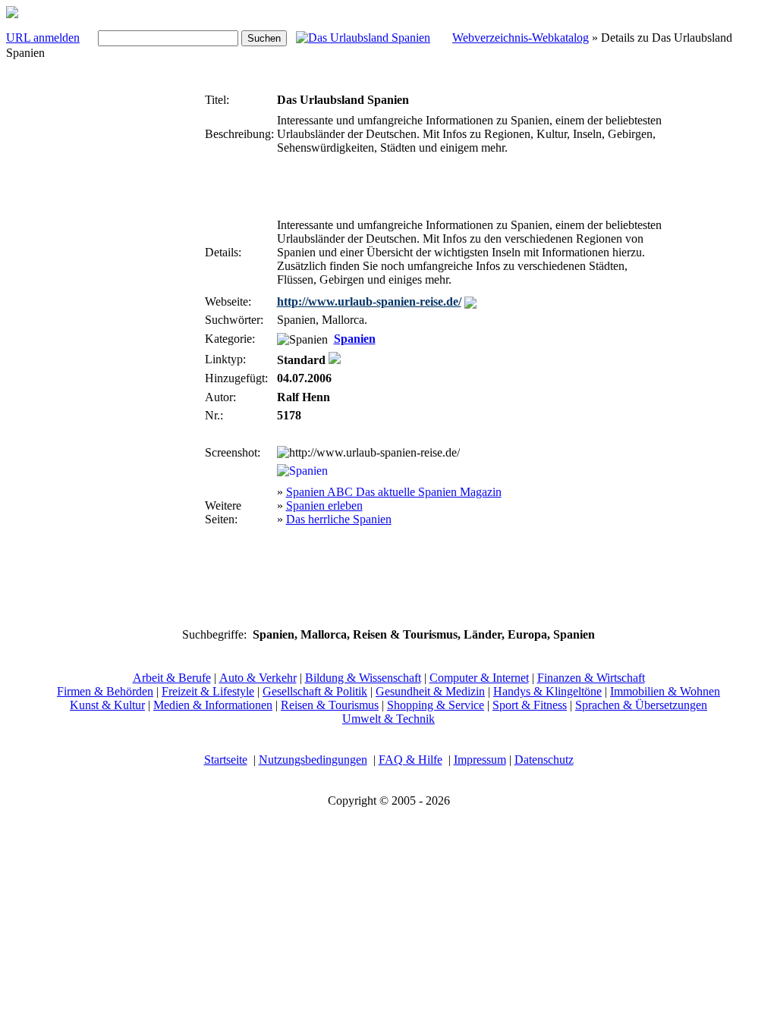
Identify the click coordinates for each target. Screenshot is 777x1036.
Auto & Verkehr (258, 677)
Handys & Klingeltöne (547, 691)
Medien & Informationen (212, 705)
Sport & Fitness (529, 705)
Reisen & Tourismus (330, 705)
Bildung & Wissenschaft (363, 677)
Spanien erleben (324, 505)
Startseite (225, 759)
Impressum (480, 759)
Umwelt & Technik (388, 718)
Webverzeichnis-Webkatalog (520, 37)
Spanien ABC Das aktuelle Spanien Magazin (394, 491)
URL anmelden (43, 37)
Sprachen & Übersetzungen (641, 705)
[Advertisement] (156, 315)
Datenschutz (544, 759)
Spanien (355, 338)
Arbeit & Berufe (172, 677)
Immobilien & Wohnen (665, 691)
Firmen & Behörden (105, 691)
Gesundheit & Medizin (430, 691)
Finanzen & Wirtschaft (591, 677)
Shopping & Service (435, 705)
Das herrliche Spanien (339, 519)
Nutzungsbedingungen (313, 759)
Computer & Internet (479, 677)
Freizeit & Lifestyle (208, 691)
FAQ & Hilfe (410, 759)
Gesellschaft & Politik (315, 691)
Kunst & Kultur (107, 705)
